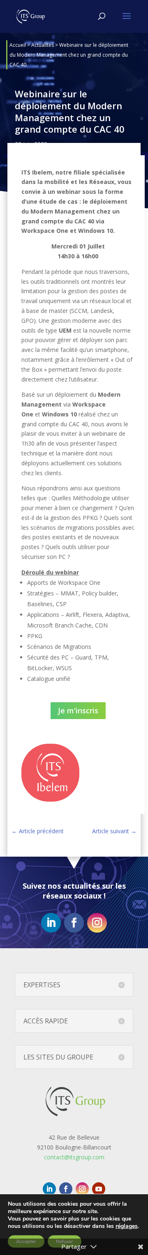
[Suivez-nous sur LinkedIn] (51, 923)
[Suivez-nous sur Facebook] (74, 923)
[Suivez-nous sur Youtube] (98, 1188)
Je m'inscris (78, 710)
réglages (127, 1226)
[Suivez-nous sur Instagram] (97, 923)
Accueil (17, 44)
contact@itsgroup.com (74, 1157)
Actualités (42, 44)
